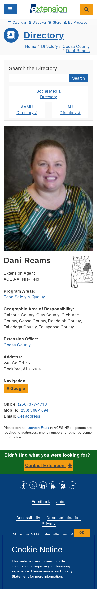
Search (78, 78)
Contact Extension (45, 465)
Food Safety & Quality (24, 297)
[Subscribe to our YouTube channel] (52, 486)
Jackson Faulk (38, 427)
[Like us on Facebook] (23, 486)
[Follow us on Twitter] (33, 486)
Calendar (19, 22)
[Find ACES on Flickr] (72, 486)
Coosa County (76, 46)
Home (30, 46)
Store (57, 22)
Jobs (60, 501)
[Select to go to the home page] (48, 8)
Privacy (49, 523)
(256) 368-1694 (33, 410)
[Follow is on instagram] (62, 486)
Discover (39, 22)
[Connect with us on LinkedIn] (43, 486)
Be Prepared (78, 22)
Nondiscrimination (64, 517)
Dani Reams (78, 50)
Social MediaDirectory (48, 93)
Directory (44, 35)
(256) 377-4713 (32, 404)
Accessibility (28, 517)
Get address (28, 416)
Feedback (41, 501)
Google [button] (17, 388)
